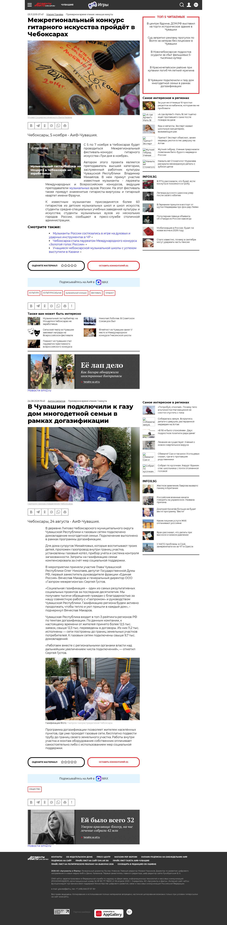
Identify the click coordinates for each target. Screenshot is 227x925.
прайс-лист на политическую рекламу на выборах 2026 (82, 864)
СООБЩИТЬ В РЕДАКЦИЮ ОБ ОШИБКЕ (137, 864)
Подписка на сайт (61, 861)
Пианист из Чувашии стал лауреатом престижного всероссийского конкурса (57, 344)
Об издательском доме (79, 857)
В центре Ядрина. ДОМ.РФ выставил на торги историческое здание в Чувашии (171, 26)
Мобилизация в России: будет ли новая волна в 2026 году (175, 229)
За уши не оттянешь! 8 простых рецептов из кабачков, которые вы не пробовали (178, 105)
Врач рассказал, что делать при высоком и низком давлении (174, 533)
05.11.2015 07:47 (36, 14)
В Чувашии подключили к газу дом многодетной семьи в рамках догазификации (171, 83)
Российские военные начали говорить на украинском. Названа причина (176, 500)
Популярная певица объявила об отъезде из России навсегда (174, 217)
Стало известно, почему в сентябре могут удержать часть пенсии (176, 240)
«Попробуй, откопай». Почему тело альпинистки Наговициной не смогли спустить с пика (177, 410)
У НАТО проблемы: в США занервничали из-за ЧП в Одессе (175, 545)
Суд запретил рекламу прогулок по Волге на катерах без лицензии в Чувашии (171, 40)
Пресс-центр (103, 857)
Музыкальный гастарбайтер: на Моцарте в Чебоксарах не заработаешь (60, 321)
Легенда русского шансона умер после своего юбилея (175, 194)
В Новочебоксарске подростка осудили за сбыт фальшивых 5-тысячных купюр (171, 54)
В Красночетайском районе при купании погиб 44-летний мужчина (171, 69)
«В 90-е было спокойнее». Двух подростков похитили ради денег (176, 432)
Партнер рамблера (81, 912)
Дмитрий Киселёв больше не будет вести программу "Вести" (176, 510)
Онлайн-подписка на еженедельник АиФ (164, 857)
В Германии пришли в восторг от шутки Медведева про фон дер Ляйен (177, 205)
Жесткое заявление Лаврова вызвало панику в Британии (177, 486)
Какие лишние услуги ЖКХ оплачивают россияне (171, 521)
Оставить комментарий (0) (113, 266)
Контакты (56, 857)
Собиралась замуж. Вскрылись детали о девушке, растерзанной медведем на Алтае (176, 421)
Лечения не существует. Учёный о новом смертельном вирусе (176, 443)
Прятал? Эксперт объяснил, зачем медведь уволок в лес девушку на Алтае (177, 140)
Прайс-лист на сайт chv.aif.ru (92, 861)
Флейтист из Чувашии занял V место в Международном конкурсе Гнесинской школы (115, 332)
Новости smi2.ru (39, 390)
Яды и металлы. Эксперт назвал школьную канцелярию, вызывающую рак (175, 129)
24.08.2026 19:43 (36, 401)
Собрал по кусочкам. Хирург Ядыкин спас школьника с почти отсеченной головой (178, 468)
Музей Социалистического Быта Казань (50, 117)
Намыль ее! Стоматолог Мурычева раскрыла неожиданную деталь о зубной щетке (177, 164)
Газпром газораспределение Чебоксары (50, 503)
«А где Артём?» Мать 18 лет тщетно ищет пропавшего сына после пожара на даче (177, 117)
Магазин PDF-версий (125, 857)
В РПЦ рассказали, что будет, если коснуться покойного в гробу (176, 182)
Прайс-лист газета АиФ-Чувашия (131, 861)
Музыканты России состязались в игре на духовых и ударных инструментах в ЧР (89, 235)
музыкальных (79, 188)
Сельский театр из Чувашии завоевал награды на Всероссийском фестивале (58, 332)
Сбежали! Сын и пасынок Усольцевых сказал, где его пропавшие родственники (178, 456)
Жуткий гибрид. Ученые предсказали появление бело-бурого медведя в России (178, 152)
